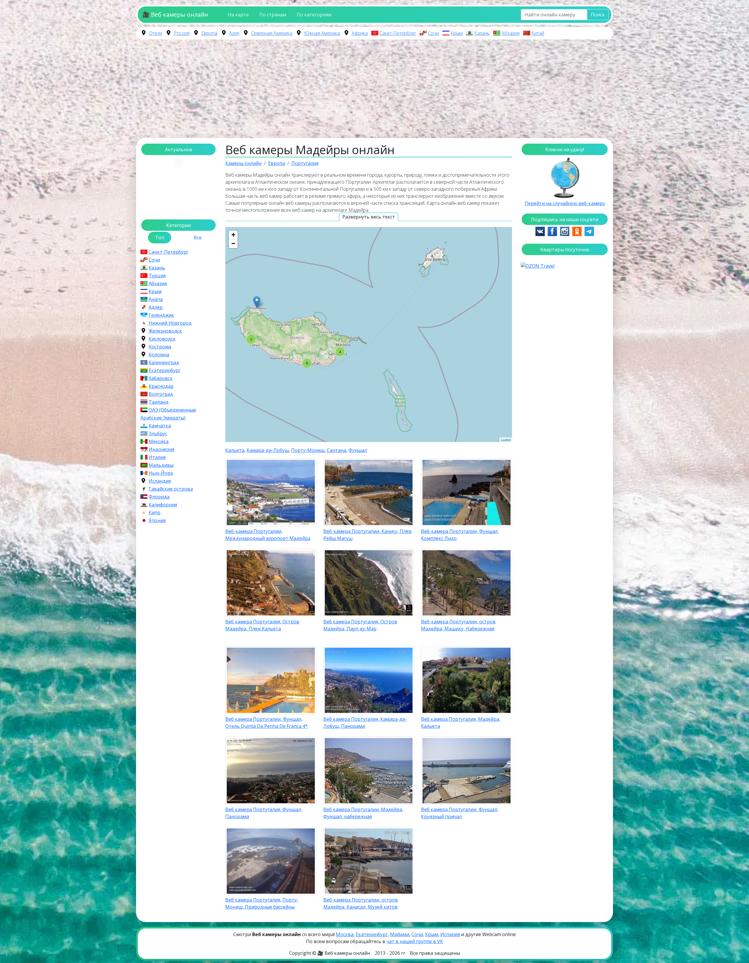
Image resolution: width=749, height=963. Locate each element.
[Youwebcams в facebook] (552, 231)
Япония (157, 520)
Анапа (156, 299)
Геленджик (161, 315)
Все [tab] (198, 237)
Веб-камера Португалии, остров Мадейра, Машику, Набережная (458, 625)
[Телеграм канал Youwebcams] (589, 231)
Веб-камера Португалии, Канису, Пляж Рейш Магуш (367, 534)
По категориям (314, 14)
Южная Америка (322, 33)
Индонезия (161, 449)
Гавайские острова (171, 489)
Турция (157, 275)
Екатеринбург (165, 370)
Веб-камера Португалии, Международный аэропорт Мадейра (267, 534)
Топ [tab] (159, 237)
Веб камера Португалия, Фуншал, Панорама (263, 813)
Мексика (159, 441)
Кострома (160, 346)
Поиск (598, 14)
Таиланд (159, 402)
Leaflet (506, 439)
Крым (457, 33)
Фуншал (357, 450)
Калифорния (163, 504)
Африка (360, 33)
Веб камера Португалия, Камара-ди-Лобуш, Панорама (365, 722)
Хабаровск (161, 378)
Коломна (159, 354)
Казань (482, 33)
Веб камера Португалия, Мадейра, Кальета (460, 722)
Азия (234, 33)
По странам (272, 14)
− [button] (233, 243)
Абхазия (510, 33)
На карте (238, 14)
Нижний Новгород (170, 323)
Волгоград (161, 394)
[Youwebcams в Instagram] (564, 231)
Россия (182, 33)
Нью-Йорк (161, 473)
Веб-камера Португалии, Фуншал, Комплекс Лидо (460, 534)
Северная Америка (271, 33)
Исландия (160, 481)
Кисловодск (162, 339)
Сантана (336, 450)
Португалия (304, 163)
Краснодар (161, 386)
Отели (155, 33)
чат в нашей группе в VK (414, 941)
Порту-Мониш (307, 450)
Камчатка (160, 425)
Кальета (234, 450)
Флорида (159, 496)
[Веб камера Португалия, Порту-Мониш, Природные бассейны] (256, 302)
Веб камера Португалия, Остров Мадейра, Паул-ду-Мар (360, 625)
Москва (344, 934)
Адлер (156, 307)
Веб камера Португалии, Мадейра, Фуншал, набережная (363, 813)
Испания (450, 934)
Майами (399, 934)
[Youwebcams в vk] (540, 231)
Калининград (164, 362)
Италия (157, 457)
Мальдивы (161, 465)
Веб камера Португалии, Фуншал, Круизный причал (459, 813)
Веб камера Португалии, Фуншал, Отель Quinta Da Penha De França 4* (266, 722)
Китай (537, 33)
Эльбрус (158, 433)
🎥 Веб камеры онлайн (175, 14)
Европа (209, 33)
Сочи (433, 33)
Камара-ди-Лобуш (268, 450)
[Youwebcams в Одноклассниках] (577, 231)
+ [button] (233, 234)
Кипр (154, 512)
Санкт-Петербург (397, 33)
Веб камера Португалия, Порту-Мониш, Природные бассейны (261, 903)
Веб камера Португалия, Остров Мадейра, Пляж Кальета (262, 625)
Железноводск (165, 331)
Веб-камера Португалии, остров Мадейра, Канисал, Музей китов (360, 903)
